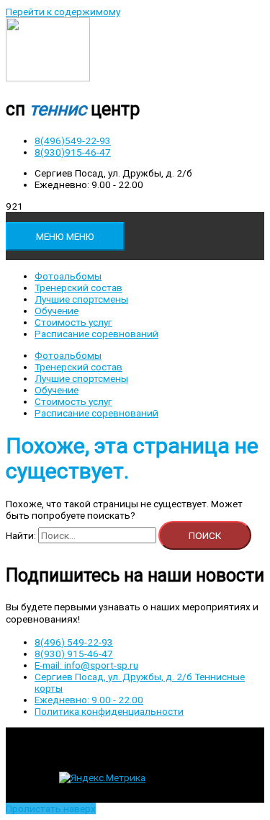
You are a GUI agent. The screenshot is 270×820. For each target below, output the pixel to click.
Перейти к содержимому (63, 11)
